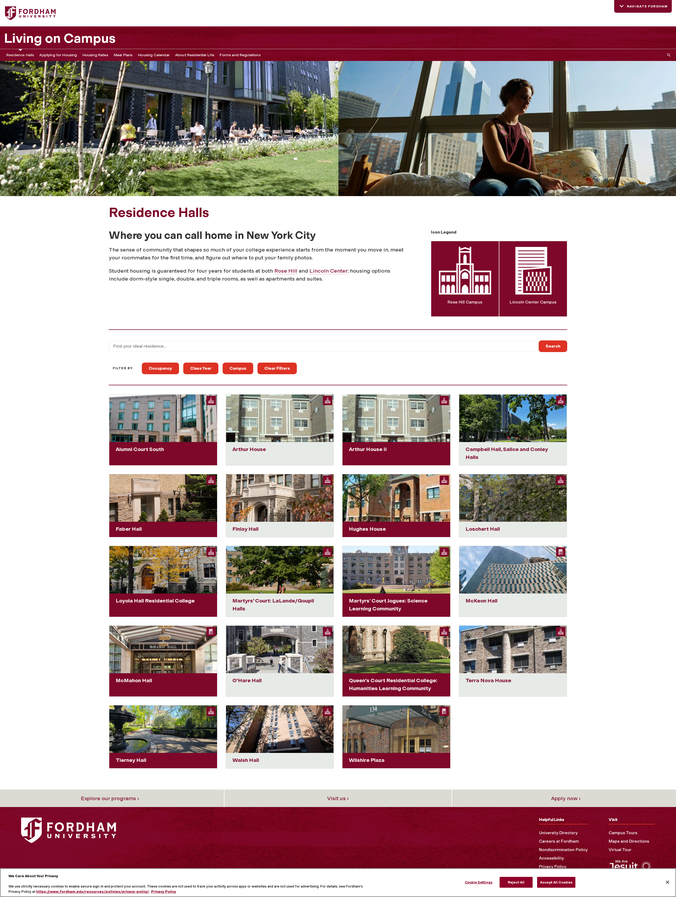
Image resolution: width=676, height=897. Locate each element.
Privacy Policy (552, 866)
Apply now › (566, 798)
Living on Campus (60, 38)
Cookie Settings (478, 882)
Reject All (516, 882)
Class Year (201, 368)
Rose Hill (285, 271)
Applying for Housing (58, 55)
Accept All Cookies (556, 882)
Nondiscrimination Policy (563, 849)
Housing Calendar (154, 55)
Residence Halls (20, 55)
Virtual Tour (620, 849)
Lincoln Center (328, 271)
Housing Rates (95, 55)
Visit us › (338, 798)
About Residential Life (194, 55)
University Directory (558, 832)
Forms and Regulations (239, 55)
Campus (237, 368)
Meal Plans (123, 55)
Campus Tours (623, 832)
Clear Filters (277, 368)
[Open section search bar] (668, 55)
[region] (338, 882)
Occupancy (160, 368)
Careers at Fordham (559, 841)
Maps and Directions (629, 841)
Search (553, 346)
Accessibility (551, 858)
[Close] (667, 882)
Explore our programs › (110, 798)
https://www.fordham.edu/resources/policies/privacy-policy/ (92, 892)
